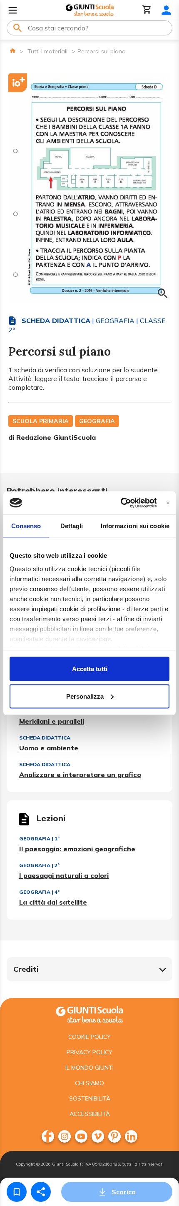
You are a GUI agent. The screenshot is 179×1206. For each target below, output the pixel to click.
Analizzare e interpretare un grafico (80, 774)
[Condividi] (41, 1192)
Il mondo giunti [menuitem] (89, 1067)
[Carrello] (147, 10)
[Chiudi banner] (168, 502)
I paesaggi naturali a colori (64, 875)
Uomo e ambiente (48, 748)
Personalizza (85, 696)
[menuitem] (48, 1136)
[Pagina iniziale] (12, 50)
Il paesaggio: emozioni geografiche (77, 849)
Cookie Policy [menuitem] (89, 1037)
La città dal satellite (53, 902)
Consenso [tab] (26, 525)
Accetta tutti (89, 668)
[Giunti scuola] (89, 1013)
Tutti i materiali (47, 51)
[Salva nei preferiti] (17, 1192)
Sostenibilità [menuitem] (89, 1098)
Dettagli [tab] (71, 525)
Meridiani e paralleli (51, 721)
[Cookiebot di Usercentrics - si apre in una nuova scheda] (120, 502)
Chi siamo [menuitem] (89, 1083)
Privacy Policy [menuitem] (89, 1052)
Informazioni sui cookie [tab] (135, 525)
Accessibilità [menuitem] (90, 1114)
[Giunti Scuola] (89, 10)
